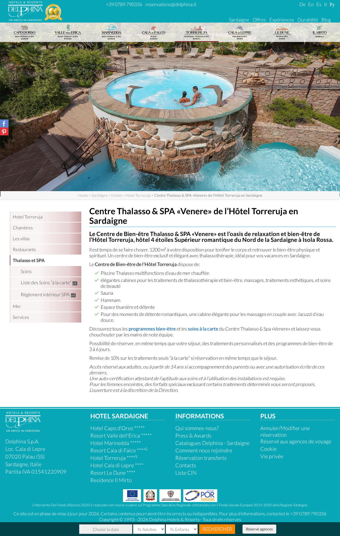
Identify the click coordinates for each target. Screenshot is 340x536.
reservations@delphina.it (171, 4)
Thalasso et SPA (29, 260)
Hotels (116, 195)
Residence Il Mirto (111, 480)
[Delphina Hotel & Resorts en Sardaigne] (23, 429)
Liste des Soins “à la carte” (46, 282)
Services (21, 317)
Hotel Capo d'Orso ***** (117, 428)
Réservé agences (259, 529)
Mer (17, 306)
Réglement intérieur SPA (45, 294)
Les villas (21, 238)
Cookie (268, 448)
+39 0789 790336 (124, 4)
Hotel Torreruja (138, 195)
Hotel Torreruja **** (113, 457)
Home (83, 195)
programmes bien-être (152, 329)
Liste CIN (186, 472)
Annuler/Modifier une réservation (285, 431)
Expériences (281, 20)
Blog (326, 20)
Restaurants (24, 249)
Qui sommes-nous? (197, 428)
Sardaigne (239, 20)
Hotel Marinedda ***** (115, 443)
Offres (259, 20)
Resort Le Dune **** (112, 472)
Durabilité (308, 20)
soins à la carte (203, 329)
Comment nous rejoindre (203, 450)
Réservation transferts (201, 457)
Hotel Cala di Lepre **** (116, 465)
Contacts (185, 465)
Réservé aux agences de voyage (295, 441)
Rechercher (217, 529)
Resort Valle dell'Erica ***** (121, 435)
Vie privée (271, 456)
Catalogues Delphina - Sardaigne (212, 443)
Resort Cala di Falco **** (118, 450)
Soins (26, 271)
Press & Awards (193, 435)
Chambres (23, 227)
